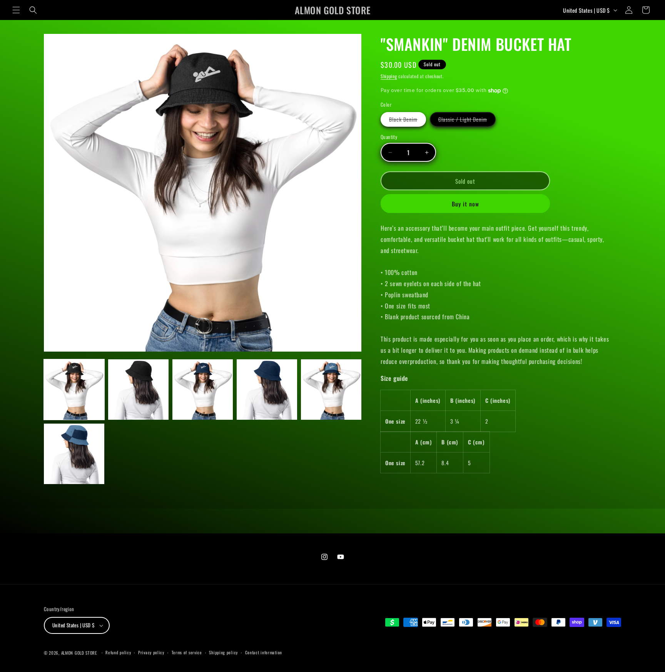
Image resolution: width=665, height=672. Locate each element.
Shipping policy (223, 652)
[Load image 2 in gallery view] (138, 389)
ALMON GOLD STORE (79, 653)
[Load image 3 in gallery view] (202, 389)
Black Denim (407, 121)
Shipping (389, 76)
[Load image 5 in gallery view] (331, 389)
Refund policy (118, 652)
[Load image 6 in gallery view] (74, 454)
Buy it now (465, 203)
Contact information (263, 652)
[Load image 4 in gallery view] (267, 389)
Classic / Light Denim (467, 121)
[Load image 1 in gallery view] (74, 389)
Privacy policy (151, 652)
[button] (16, 10)
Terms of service (187, 652)
